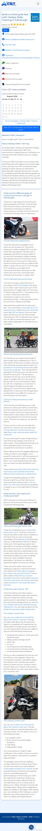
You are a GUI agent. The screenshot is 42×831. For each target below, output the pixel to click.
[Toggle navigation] (38, 4)
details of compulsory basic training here (19, 609)
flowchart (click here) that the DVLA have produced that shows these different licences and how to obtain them (21, 471)
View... (5, 30)
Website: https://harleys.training (17, 50)
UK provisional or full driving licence (19, 430)
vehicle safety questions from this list (18, 769)
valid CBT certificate (16, 312)
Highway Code (23, 539)
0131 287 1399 (10, 45)
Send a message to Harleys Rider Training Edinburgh (21, 122)
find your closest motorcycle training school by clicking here (21, 604)
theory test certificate (29, 310)
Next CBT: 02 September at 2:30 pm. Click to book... (21, 129)
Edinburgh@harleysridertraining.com (19, 39)
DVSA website (22, 285)
